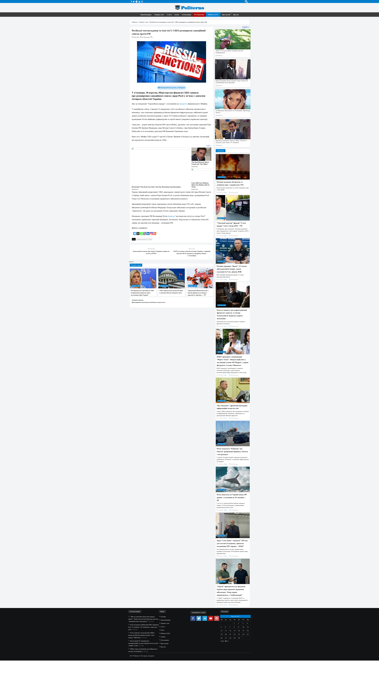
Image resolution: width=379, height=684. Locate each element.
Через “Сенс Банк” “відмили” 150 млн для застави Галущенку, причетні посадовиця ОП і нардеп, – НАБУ (232, 543)
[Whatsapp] (141, 232)
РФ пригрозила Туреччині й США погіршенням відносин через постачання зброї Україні (142, 292)
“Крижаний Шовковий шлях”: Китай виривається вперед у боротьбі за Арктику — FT (198, 292)
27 (226, 638)
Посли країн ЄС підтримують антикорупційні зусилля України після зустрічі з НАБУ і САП (143, 643)
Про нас (236, 14)
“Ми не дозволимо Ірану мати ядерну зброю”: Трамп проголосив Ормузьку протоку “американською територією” (143, 619)
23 (239, 634)
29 (234, 638)
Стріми (163, 637)
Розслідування (199, 14)
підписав (171, 216)
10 (243, 627)
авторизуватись (160, 302)
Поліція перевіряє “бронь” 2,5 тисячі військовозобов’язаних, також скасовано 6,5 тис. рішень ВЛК (232, 269)
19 (221, 634)
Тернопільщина (145, 14)
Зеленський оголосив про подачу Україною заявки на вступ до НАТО (151, 252)
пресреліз (183, 103)
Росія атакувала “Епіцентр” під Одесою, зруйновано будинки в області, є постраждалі (232, 451)
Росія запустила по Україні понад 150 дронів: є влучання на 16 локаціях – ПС (232, 497)
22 (234, 634)
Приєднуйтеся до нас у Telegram (172, 88)
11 (248, 627)
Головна (163, 617)
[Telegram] (134, 232)
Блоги (177, 14)
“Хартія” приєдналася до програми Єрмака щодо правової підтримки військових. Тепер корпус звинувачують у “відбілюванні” (231, 590)
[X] (137, 232)
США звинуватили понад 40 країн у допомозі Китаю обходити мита (171, 291)
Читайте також (136, 265)
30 (239, 638)
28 (230, 638)
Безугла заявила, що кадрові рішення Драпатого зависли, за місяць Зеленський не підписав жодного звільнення (232, 314)
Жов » (227, 641)
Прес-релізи (226, 14)
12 (221, 631)
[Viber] (144, 232)
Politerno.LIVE (213, 14)
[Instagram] (151, 232)
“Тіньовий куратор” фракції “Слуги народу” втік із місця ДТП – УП (231, 224)
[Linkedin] (148, 232)
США (150, 239)
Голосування (186, 14)
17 (243, 631)
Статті (169, 14)
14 (230, 631)
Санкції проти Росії (141, 239)
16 (239, 631)
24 (243, 634)
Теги (133, 239)
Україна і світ (159, 14)
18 (248, 631)
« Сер (222, 641)
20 (226, 634)
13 (226, 631)
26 (221, 638)
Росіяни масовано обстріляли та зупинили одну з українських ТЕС (230, 183)
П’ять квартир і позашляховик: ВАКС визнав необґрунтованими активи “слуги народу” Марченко (141, 635)
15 (234, 631)
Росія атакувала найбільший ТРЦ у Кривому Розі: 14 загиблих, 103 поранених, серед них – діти (143, 627)
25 (248, 634)
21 (230, 634)
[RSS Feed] (154, 232)
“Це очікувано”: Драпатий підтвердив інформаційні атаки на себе (232, 407)
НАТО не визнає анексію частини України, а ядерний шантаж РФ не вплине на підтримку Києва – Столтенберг (192, 253)
